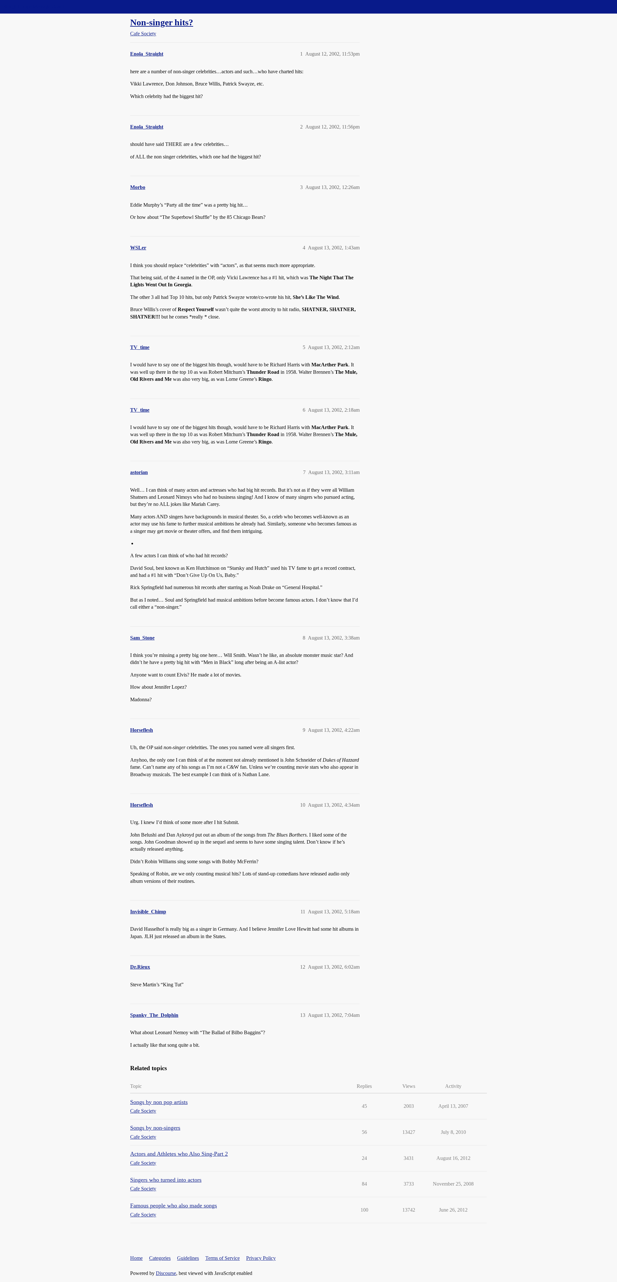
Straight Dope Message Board (33, 6)
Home (136, 1258)
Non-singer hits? (161, 22)
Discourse (166, 1273)
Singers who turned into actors (165, 1180)
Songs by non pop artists (159, 1102)
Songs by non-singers (155, 1128)
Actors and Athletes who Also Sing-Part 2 (179, 1154)
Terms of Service (222, 1258)
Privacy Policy (261, 1258)
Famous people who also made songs (173, 1205)
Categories (160, 1258)
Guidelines (188, 1258)
